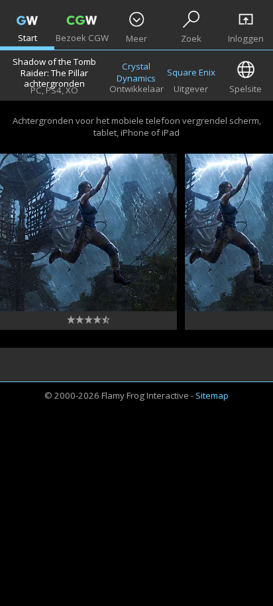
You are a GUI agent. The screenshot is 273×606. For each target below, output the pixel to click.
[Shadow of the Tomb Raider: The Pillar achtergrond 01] (88, 232)
